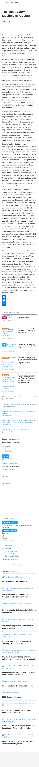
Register (4, 463)
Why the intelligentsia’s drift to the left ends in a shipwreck (17, 627)
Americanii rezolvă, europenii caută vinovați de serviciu (19, 404)
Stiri (4, 344)
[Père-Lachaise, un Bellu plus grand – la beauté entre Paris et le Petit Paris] (19, 720)
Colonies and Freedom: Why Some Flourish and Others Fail (16, 711)
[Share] (19, 304)
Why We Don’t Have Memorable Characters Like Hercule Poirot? (15, 596)
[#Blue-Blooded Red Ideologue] (19, 577)
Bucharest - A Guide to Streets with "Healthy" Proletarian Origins (16, 642)
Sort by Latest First (11, 554)
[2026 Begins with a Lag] (19, 693)
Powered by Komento (19, 565)
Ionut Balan (6, 21)
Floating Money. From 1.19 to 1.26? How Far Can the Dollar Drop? (18, 674)
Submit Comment (10, 530)
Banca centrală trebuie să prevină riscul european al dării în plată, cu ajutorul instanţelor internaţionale (18, 421)
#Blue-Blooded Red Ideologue (14, 581)
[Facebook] (19, 297)
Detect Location (10, 523)
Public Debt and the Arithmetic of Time (18, 686)
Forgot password (13, 463)
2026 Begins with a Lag (11, 697)
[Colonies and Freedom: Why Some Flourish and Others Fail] (19, 705)
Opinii (4, 317)
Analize (5, 329)
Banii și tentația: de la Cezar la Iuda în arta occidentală (19, 611)
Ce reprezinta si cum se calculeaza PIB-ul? (15, 430)
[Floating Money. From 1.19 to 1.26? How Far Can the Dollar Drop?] (19, 667)
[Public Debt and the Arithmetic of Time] (19, 681)
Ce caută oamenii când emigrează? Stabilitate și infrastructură (26, 330)
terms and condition (8, 541)
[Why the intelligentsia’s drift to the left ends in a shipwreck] (19, 620)
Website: (7, 483)
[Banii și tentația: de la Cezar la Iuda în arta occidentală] (19, 605)
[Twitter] (19, 300)
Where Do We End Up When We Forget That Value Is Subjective (18, 742)
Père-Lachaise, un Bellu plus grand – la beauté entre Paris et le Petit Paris (18, 727)
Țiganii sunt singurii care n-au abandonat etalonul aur (26, 346)
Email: (7, 476)
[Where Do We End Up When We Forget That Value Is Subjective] (19, 736)
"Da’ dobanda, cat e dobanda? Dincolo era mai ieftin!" (19, 397)
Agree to (4, 538)
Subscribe (5, 533)
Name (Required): (10, 469)
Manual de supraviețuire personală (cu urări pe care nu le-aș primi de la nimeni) (18, 658)
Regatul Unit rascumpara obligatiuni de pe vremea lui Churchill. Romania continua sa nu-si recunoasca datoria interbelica (26, 379)
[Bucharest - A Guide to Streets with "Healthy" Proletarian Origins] (19, 636)
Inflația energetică (24, 317)
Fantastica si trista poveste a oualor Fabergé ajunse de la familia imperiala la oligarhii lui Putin (27, 360)
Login (6, 456)
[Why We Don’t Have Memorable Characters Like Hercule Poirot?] (19, 589)
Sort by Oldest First (11, 552)
